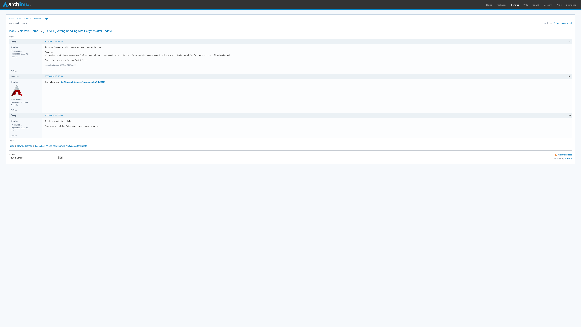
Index (11, 19)
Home (489, 5)
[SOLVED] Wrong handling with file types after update (77, 31)
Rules (18, 19)
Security (548, 5)
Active (556, 23)
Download (571, 5)
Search (27, 19)
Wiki (526, 5)
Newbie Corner (29, 31)
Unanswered (566, 23)
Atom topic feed (565, 155)
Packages (502, 5)
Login (46, 19)
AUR (559, 5)
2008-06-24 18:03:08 (54, 115)
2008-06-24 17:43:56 (54, 76)
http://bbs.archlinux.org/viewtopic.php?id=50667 (82, 82)
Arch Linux (16, 5)
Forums (515, 5)
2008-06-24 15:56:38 (54, 41)
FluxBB (568, 158)
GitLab (535, 5)
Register (37, 19)
